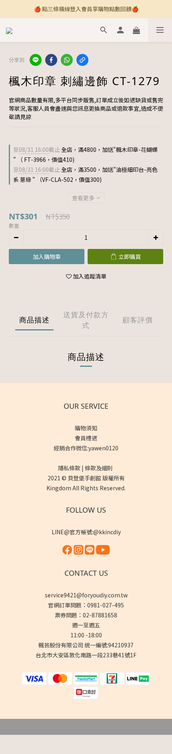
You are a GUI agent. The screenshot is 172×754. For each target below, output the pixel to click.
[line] (36, 60)
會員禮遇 (86, 438)
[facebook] (51, 60)
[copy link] (82, 60)
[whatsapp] (67, 60)
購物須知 (86, 428)
